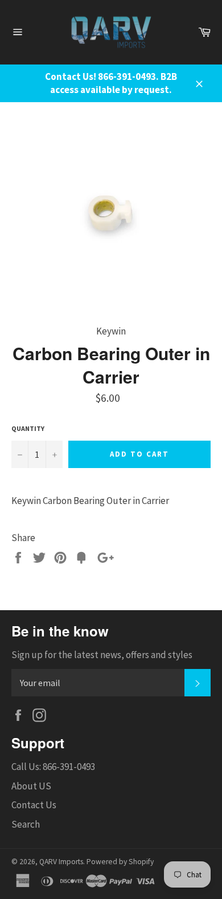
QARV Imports (61, 861)
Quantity (27, 428)
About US (31, 786)
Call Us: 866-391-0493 (53, 766)
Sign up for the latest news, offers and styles (101, 654)
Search (25, 824)
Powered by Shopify (120, 861)
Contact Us (33, 805)
